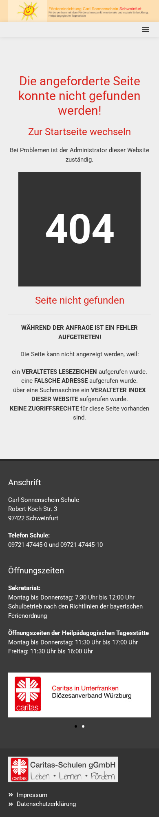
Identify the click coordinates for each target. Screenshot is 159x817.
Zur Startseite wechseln (79, 132)
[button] (145, 29)
